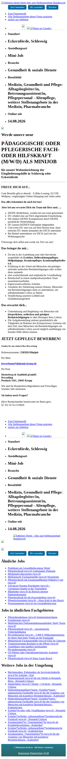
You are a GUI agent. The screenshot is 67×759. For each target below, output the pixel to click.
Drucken (52, 7)
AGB (46, 753)
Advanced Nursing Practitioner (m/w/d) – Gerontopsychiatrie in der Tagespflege (29, 587)
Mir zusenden (36, 7)
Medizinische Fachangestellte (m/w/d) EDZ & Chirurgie (37, 640)
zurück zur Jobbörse (18, 19)
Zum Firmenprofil (17, 13)
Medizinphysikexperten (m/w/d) (24, 574)
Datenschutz (36, 753)
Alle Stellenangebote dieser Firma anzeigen (30, 16)
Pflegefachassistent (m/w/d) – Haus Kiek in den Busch (36, 600)
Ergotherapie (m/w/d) (19, 620)
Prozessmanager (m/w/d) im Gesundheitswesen (32, 603)
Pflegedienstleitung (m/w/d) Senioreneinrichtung (32, 617)
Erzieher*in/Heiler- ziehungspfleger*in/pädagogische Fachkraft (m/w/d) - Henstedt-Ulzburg (35, 718)
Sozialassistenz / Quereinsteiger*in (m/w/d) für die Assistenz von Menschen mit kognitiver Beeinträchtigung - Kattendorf (33, 737)
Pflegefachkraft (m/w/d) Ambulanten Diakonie (31, 571)
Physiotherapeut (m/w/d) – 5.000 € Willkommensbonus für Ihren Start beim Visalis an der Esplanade (36, 636)
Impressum (23, 753)
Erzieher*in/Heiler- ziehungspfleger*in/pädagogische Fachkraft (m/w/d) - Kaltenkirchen (35, 729)
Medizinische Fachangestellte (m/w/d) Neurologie (33, 576)
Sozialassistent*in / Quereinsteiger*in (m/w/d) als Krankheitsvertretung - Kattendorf (33, 724)
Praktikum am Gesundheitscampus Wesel (29, 568)
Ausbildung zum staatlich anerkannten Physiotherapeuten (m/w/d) (27, 648)
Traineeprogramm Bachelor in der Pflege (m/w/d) (33, 643)
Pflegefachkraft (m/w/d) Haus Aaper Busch (30, 658)
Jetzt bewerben (17, 7)
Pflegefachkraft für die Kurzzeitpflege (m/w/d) (31, 597)
